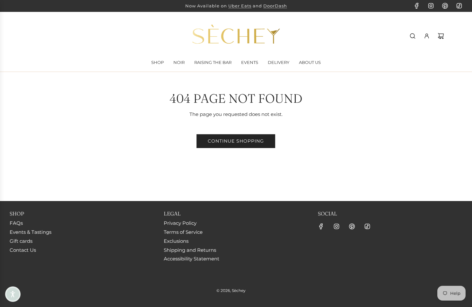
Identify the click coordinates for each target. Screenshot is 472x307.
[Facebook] (417, 6)
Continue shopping (236, 141)
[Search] (413, 36)
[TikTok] (459, 6)
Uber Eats (239, 5)
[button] (13, 294)
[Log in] (427, 36)
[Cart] (441, 36)
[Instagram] (431, 6)
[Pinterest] (445, 6)
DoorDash (275, 5)
